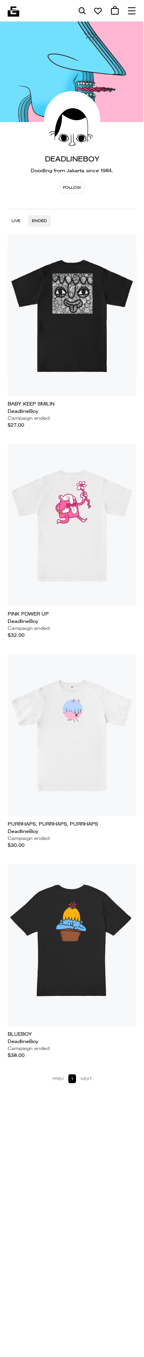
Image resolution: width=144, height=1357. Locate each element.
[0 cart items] (114, 10)
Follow (72, 187)
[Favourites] (97, 10)
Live (16, 220)
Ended (39, 220)
